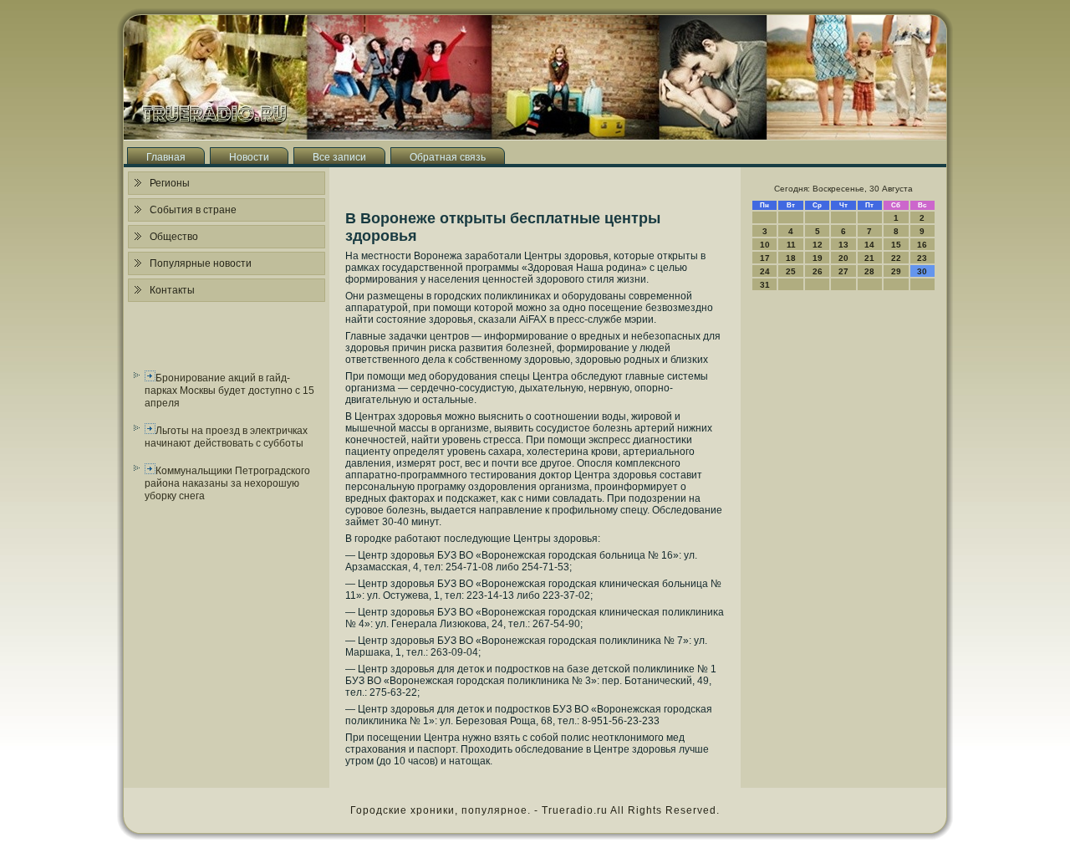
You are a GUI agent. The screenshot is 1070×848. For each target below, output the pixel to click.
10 (765, 244)
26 (818, 271)
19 (818, 258)
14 (869, 244)
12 (818, 244)
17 (765, 258)
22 (896, 258)
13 (843, 244)
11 (791, 244)
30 (922, 271)
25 (791, 271)
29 (896, 271)
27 (843, 271)
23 (922, 258)
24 (765, 271)
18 (791, 258)
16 (922, 244)
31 (765, 284)
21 (869, 258)
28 (869, 271)
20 (843, 258)
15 (896, 244)
